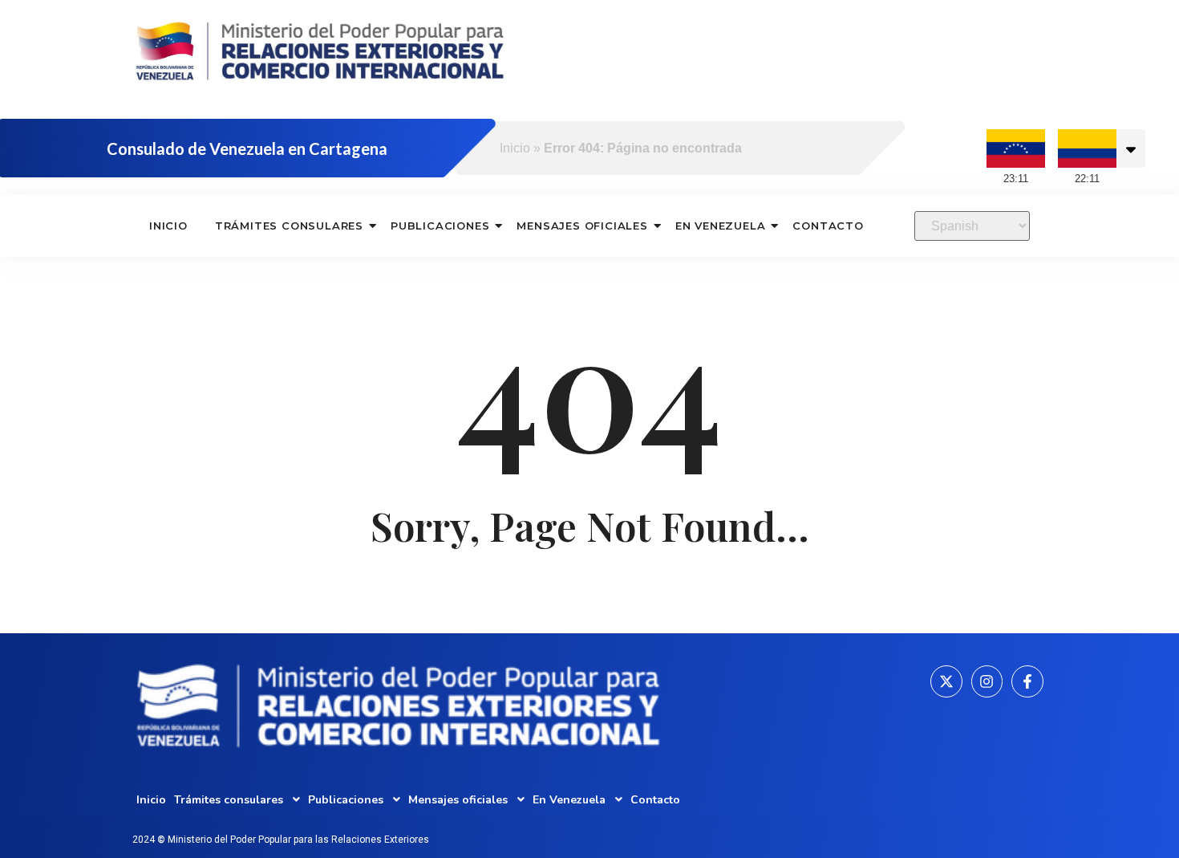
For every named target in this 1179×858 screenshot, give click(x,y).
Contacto (827, 225)
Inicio (515, 148)
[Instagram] (987, 681)
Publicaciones (440, 225)
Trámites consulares (289, 225)
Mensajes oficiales (582, 225)
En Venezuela (720, 225)
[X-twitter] (946, 681)
